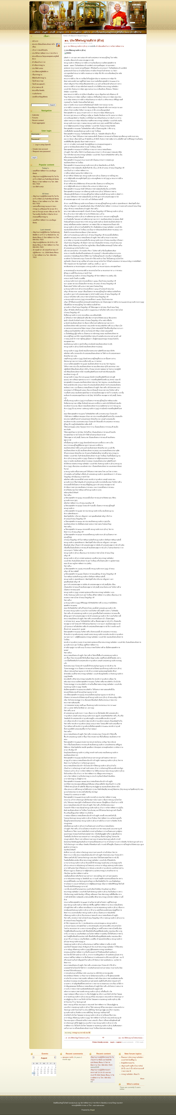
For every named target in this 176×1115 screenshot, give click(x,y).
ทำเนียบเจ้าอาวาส (38, 62)
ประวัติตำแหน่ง (37, 68)
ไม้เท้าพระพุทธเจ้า (38, 84)
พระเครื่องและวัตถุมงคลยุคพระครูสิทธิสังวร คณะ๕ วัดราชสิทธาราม (116, 31)
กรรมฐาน (60, 31)
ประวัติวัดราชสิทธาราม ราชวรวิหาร (45, 53)
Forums (35, 118)
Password (35, 139)
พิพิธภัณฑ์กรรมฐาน (39, 78)
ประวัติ (52, 31)
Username (35, 134)
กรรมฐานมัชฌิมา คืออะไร (130, 1074)
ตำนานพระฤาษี (37, 87)
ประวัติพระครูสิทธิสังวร (40, 71)
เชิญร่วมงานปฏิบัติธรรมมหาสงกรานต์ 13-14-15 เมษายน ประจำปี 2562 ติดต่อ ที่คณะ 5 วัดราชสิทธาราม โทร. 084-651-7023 (102, 1075)
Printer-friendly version (100, 1042)
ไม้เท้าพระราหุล (37, 81)
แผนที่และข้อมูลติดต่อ (40, 97)
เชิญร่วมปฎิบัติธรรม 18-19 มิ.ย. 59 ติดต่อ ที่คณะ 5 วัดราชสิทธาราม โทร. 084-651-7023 (46, 244)
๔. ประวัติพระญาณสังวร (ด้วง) (76, 46)
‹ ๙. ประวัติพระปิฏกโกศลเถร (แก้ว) (77, 1038)
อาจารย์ (82, 1033)
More (142, 1079)
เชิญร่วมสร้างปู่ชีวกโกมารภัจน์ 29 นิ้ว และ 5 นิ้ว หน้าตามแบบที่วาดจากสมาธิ (132, 1068)
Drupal (92, 1110)
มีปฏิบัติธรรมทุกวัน (127, 1063)
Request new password (41, 151)
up (103, 1037)
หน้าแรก (37, 31)
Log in (112, 1042)
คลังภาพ (87, 31)
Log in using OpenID (43, 145)
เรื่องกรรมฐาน (37, 75)
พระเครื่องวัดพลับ (38, 90)
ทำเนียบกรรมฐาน (38, 65)
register (119, 1042)
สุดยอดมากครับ (68, 1057)
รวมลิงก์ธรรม (37, 94)
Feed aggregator (38, 123)
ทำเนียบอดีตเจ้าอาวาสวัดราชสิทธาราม (110, 46)
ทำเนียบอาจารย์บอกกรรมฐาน (78, 36)
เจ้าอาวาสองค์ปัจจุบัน (40, 50)
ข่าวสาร (45, 31)
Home (65, 36)
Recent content (38, 120)
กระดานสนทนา (76, 31)
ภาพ (67, 31)
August (44, 1058)
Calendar (35, 115)
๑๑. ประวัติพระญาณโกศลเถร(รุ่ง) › (131, 1038)
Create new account (40, 149)
